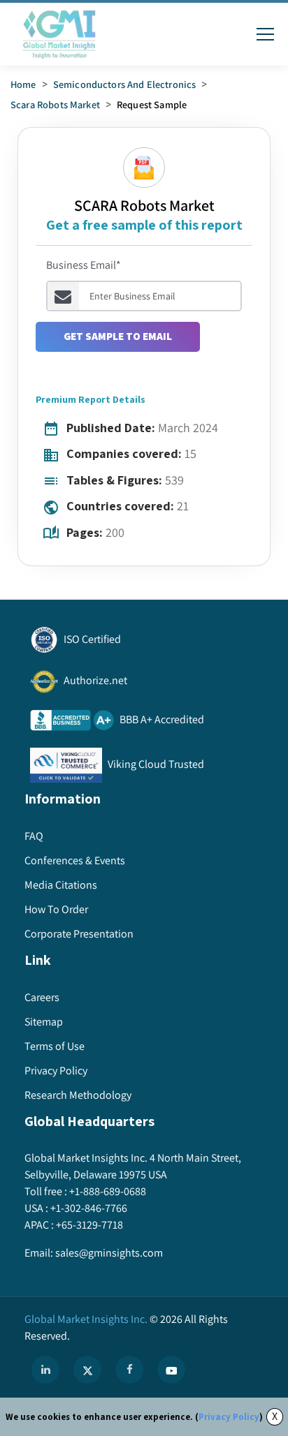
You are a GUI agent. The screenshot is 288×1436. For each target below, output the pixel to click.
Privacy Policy (229, 1417)
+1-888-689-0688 (107, 1191)
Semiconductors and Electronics (124, 84)
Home (23, 84)
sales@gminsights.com (109, 1252)
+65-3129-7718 (89, 1224)
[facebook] (129, 1370)
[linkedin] (45, 1370)
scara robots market (55, 104)
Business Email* (83, 265)
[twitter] (87, 1370)
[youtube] (171, 1370)
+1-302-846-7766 (88, 1208)
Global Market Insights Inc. (85, 1319)
